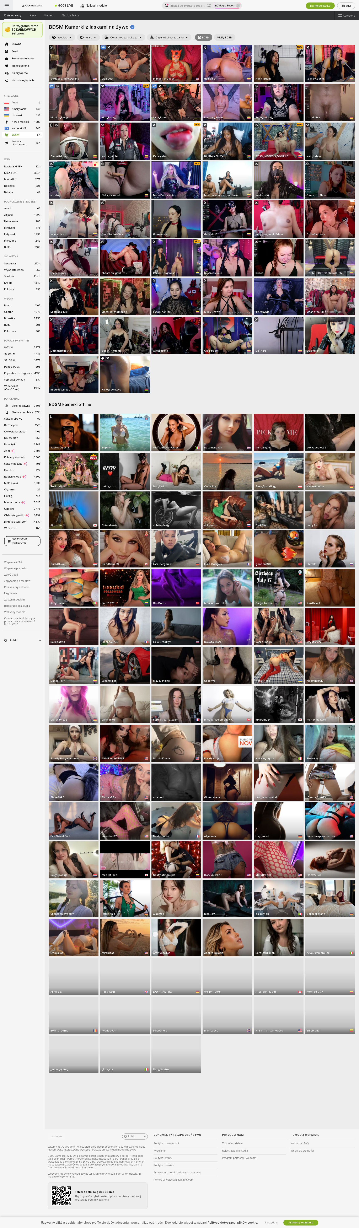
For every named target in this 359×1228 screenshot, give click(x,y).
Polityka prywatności (17, 587)
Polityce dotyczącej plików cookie (232, 1222)
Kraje (89, 37)
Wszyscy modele (14, 612)
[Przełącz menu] (6, 5)
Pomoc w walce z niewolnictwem (173, 1179)
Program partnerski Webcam (239, 1158)
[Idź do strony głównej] (32, 5)
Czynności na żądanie (169, 37)
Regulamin (10, 593)
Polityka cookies (164, 1165)
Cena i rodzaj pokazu (123, 37)
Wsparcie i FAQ (13, 562)
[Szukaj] (209, 6)
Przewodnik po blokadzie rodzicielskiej (177, 1172)
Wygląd (62, 37)
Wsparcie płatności (15, 568)
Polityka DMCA (163, 1158)
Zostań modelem (14, 599)
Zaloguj (346, 5)
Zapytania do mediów (17, 581)
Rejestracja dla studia (17, 605)
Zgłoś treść (11, 574)
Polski (131, 1136)
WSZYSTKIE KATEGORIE (19, 541)
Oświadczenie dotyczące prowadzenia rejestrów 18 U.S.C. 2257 (19, 621)
